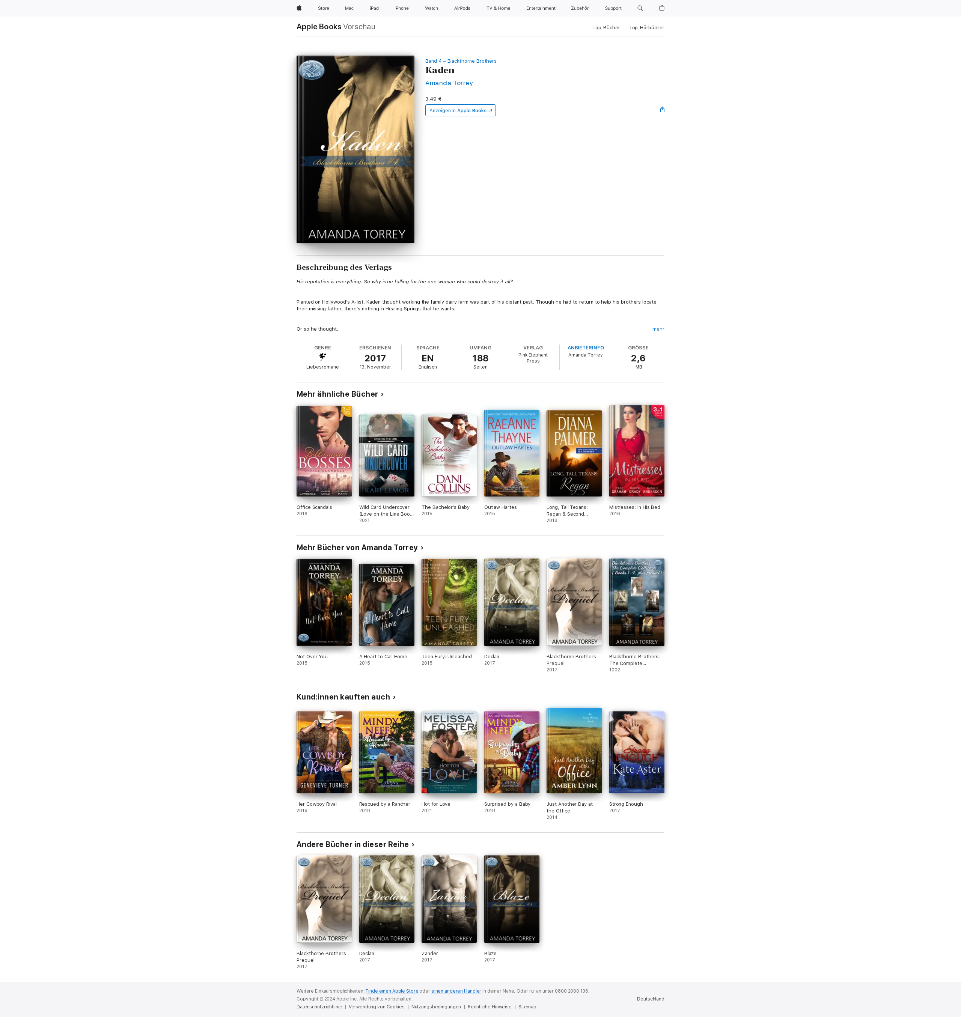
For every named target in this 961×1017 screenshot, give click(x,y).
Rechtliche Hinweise (490, 1006)
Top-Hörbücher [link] (646, 27)
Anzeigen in (458, 110)
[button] (640, 8)
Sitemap (527, 1006)
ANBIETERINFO (586, 348)
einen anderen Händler (456, 991)
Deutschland (650, 999)
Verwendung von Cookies (376, 1006)
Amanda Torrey (449, 83)
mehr (658, 329)
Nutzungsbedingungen (436, 1006)
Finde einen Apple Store (392, 991)
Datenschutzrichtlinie (319, 1006)
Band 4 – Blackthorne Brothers (461, 61)
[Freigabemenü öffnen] (662, 110)
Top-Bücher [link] (606, 27)
